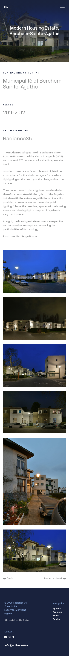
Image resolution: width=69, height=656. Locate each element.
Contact (57, 619)
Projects (57, 612)
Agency (57, 609)
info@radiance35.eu (16, 645)
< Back (8, 578)
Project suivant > (55, 578)
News (56, 616)
